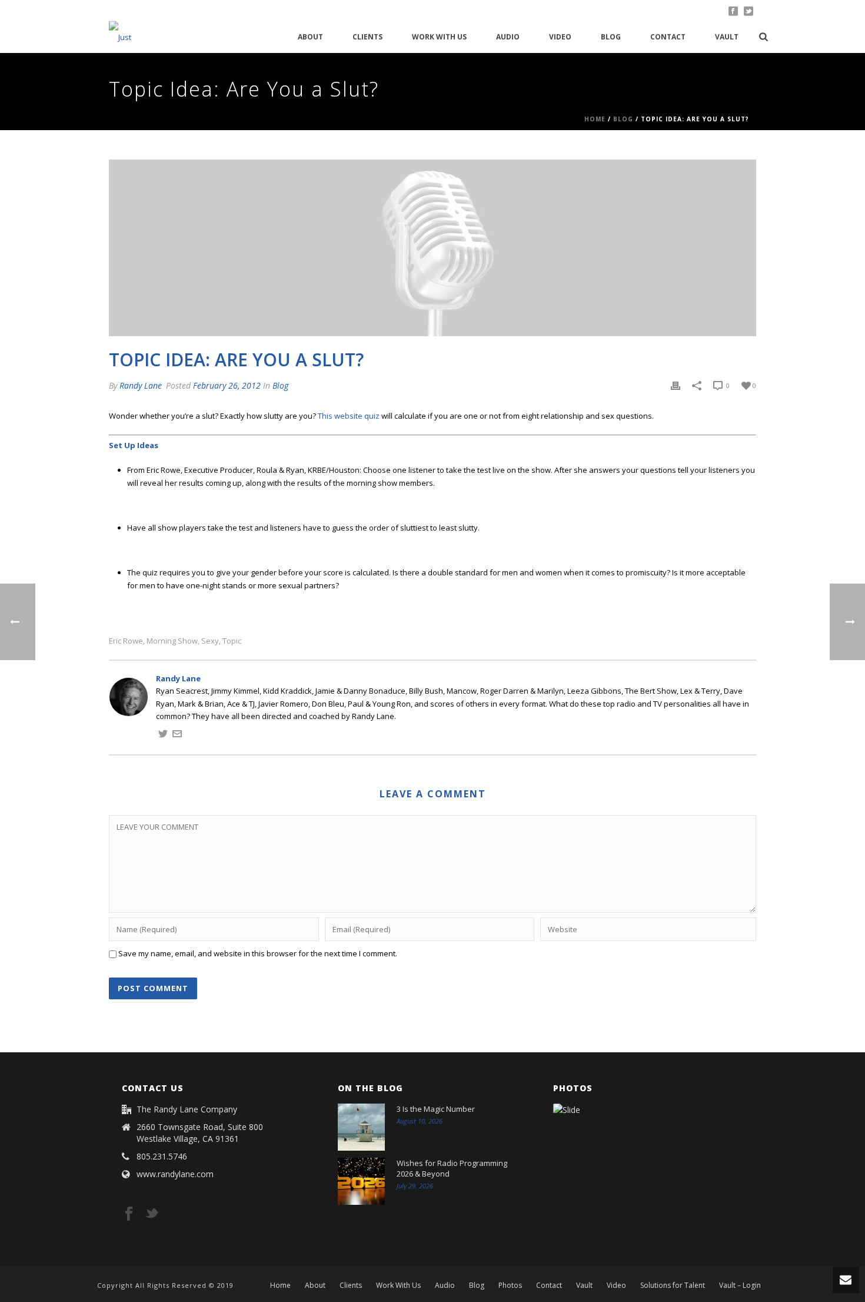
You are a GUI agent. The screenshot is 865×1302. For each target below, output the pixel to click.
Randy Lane (140, 385)
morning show (172, 641)
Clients (367, 37)
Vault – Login (740, 1285)
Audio (508, 37)
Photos (510, 1285)
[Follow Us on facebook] (129, 1214)
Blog (611, 37)
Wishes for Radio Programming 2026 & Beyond (452, 1168)
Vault (726, 37)
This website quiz (348, 415)
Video (560, 37)
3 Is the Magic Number (436, 1109)
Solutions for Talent (672, 1285)
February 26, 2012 (227, 385)
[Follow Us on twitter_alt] (152, 1214)
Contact (668, 37)
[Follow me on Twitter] (163, 735)
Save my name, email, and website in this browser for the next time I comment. (257, 953)
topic (231, 641)
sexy (210, 641)
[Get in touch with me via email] (177, 735)
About (310, 37)
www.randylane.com (175, 1174)
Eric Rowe (126, 641)
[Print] (675, 385)
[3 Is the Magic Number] (361, 1127)
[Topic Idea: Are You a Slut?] (432, 248)
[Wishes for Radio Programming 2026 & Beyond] (361, 1181)
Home (595, 119)
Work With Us (439, 37)
